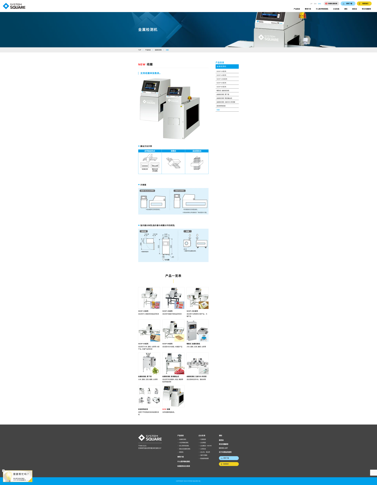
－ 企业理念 (202, 442)
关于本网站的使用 (225, 452)
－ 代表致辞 (202, 439)
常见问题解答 (223, 444)
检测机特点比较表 (183, 466)
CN (319, 4)
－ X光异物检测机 (183, 442)
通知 (220, 435)
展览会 (221, 440)
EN (315, 4)
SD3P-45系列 (167, 311)
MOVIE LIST (223, 448)
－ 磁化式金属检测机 (184, 449)
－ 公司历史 (202, 449)
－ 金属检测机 (182, 439)
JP (311, 4)
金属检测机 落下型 (145, 376)
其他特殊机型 (143, 409)
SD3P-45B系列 (192, 311)
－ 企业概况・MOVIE (205, 445)
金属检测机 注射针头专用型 (197, 376)
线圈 (166, 409)
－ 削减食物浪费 (204, 458)
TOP (139, 50)
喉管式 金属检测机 (193, 344)
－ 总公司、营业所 (204, 452)
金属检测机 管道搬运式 (170, 376)
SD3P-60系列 (143, 344)
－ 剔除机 (180, 452)
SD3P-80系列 (167, 344)
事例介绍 (180, 457)
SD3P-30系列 (143, 311)
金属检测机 (158, 50)
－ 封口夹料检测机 (183, 445)
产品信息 (148, 50)
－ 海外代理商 (203, 455)
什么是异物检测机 (183, 461)
